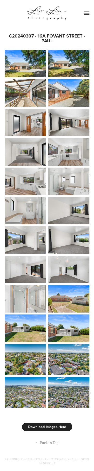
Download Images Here (47, 427)
